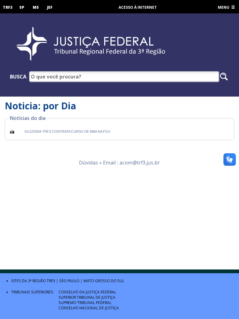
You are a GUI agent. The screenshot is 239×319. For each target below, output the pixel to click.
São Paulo (69, 281)
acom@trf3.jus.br (140, 162)
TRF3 (7, 7)
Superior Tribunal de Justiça (87, 297)
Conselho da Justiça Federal (87, 292)
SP (21, 7)
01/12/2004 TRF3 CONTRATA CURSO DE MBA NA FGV (67, 131)
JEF (50, 7)
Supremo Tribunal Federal (85, 302)
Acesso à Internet (138, 7)
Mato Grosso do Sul (103, 281)
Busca (18, 76)
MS (36, 7)
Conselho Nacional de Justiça (89, 308)
